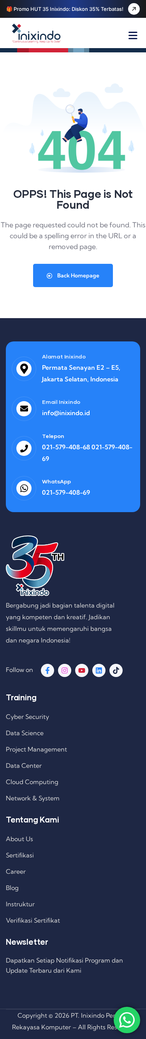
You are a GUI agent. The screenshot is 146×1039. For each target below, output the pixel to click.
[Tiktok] (116, 670)
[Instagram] (64, 670)
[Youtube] (81, 670)
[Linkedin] (99, 670)
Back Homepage (77, 275)
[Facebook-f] (47, 670)
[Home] (36, 33)
